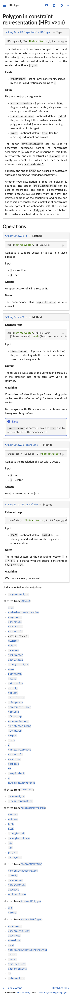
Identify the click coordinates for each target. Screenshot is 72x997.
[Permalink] (20, 422)
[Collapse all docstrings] (68, 5)
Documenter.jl (23, 993)
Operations (14, 226)
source (63, 215)
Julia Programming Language (52, 993)
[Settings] (61, 5)
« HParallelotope (12, 988)
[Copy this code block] (63, 42)
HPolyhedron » (60, 988)
